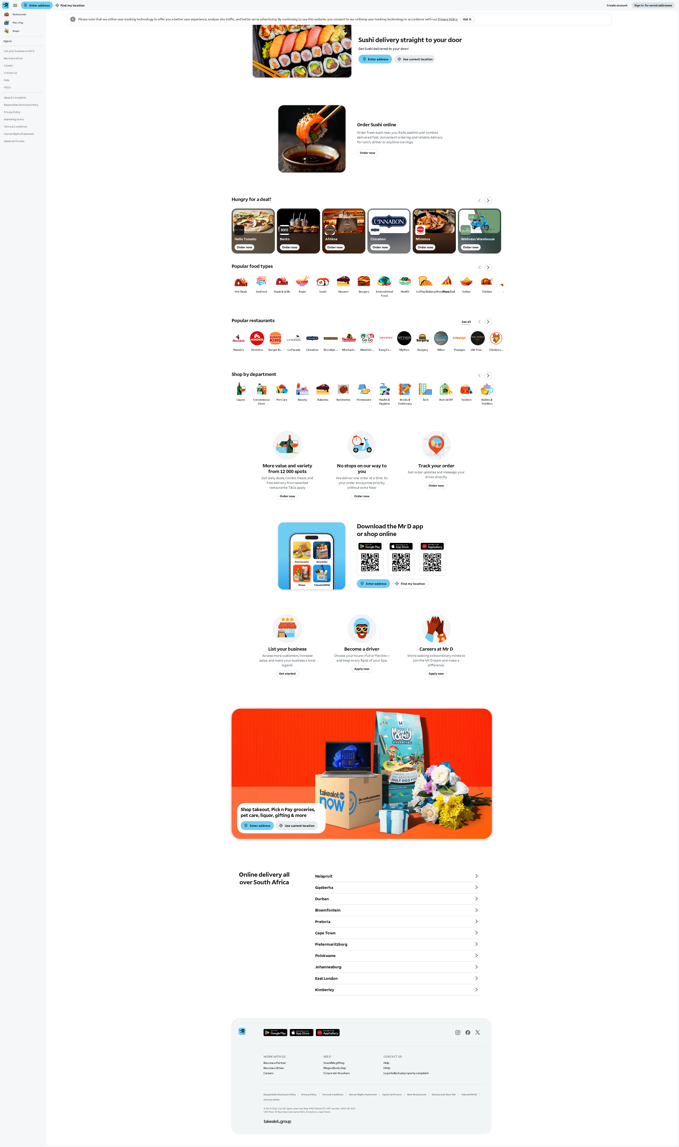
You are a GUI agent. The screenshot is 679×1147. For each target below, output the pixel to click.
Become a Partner (274, 1063)
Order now (367, 153)
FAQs (387, 1068)
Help (387, 1063)
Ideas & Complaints (15, 97)
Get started (287, 673)
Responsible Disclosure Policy (279, 1094)
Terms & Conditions (332, 1094)
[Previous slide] (479, 200)
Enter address (39, 5)
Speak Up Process (392, 1094)
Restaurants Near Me (443, 1094)
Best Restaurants (416, 1094)
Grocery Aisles (271, 1099)
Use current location (418, 59)
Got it (467, 19)
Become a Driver (273, 1068)
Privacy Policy (447, 19)
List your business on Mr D (19, 51)
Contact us (10, 72)
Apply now (361, 669)
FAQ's (7, 87)
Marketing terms (14, 119)
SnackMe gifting (333, 1063)
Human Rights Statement (363, 1094)
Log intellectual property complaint (406, 1073)
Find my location (72, 5)
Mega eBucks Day (334, 1068)
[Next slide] (488, 200)
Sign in (653, 5)
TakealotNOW (469, 1094)
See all (466, 322)
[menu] (15, 5)
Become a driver (13, 58)
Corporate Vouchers (336, 1073)
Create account (617, 5)
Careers (268, 1073)
